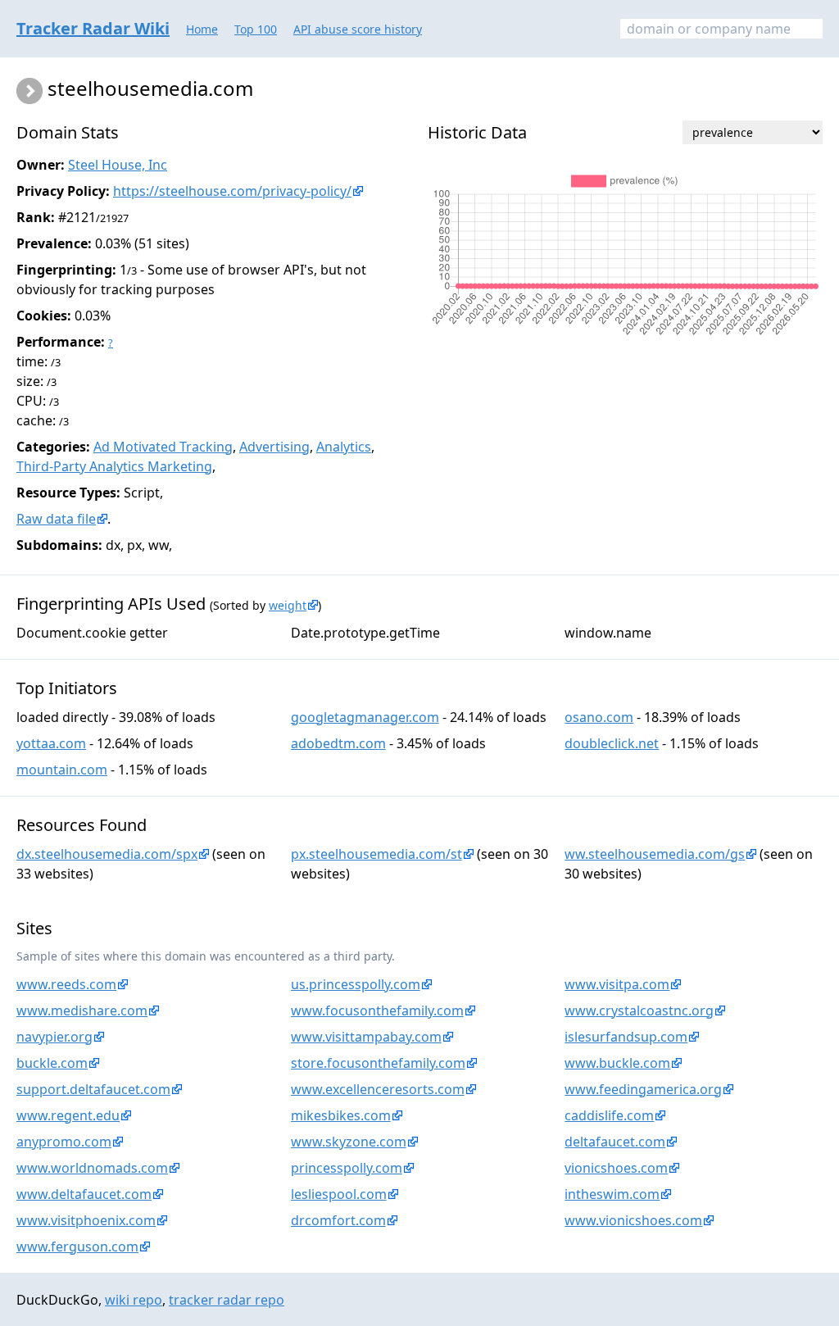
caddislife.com (609, 1115)
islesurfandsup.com (626, 1037)
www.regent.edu (68, 1115)
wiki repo (133, 1300)
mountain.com (61, 770)
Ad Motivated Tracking (163, 447)
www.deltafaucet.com (84, 1194)
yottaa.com (51, 743)
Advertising (274, 447)
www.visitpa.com (617, 984)
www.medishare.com (81, 1010)
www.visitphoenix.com (86, 1220)
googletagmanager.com (365, 717)
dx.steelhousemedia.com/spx (106, 854)
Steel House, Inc (117, 165)
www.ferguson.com (77, 1246)
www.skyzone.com (348, 1142)
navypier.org (54, 1037)
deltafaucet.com (615, 1142)
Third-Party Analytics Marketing (114, 466)
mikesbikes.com (341, 1115)
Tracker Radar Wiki (93, 28)
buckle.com (52, 1063)
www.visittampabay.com (366, 1037)
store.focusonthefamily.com (378, 1063)
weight (287, 605)
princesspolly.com (346, 1168)
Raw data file (56, 519)
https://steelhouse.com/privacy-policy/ (232, 191)
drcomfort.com (338, 1220)
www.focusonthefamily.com (377, 1010)
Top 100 (255, 29)
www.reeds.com (66, 984)
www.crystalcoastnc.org (639, 1010)
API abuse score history (357, 29)
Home (202, 29)
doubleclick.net (612, 743)
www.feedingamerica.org (643, 1089)
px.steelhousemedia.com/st (376, 854)
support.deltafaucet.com (93, 1089)
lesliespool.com (339, 1194)
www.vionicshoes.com (633, 1220)
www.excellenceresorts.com (378, 1089)
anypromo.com (63, 1142)
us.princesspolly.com (355, 984)
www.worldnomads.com (92, 1168)
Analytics (343, 447)
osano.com (599, 717)
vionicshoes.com (616, 1168)
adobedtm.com (338, 743)
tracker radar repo (226, 1300)
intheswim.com (612, 1194)
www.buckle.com (617, 1063)
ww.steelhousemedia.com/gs (655, 854)
